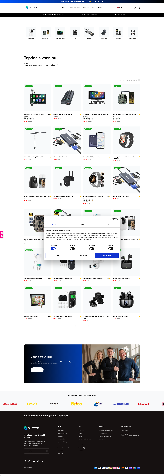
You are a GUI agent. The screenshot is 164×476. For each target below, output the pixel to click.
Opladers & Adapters (63, 442)
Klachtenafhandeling (105, 436)
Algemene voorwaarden (106, 430)
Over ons (86, 7)
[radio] (25, 118)
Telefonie (60, 451)
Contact (100, 7)
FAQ (93, 7)
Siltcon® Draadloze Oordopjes (121, 278)
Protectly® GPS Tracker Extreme (92, 157)
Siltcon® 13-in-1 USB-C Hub (61, 157)
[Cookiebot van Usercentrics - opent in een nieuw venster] (111, 219)
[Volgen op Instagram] (29, 461)
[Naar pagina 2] (86, 326)
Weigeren (57, 255)
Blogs (80, 436)
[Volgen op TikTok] (38, 461)
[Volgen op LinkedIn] (42, 461)
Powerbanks (61, 439)
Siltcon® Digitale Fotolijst (31, 316)
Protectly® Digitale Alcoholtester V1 (63, 316)
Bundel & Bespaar (75, 7)
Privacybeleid (103, 433)
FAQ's (80, 433)
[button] (122, 7)
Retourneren (82, 442)
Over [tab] (107, 224)
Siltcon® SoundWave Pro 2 (120, 316)
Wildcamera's (61, 436)
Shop (63, 7)
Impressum (102, 439)
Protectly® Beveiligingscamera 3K (63, 196)
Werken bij (82, 448)
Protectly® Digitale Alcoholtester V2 (63, 278)
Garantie (81, 445)
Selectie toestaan (82, 255)
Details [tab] (82, 224)
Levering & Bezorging (85, 439)
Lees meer (37, 370)
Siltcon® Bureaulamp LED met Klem (34, 157)
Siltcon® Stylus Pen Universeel (33, 278)
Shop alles (60, 453)
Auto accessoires (62, 433)
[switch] (72, 248)
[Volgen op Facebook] (25, 461)
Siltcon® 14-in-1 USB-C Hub (121, 196)
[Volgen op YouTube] (34, 461)
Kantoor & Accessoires (64, 448)
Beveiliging (61, 430)
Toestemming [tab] (56, 224)
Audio (59, 445)
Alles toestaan (106, 255)
